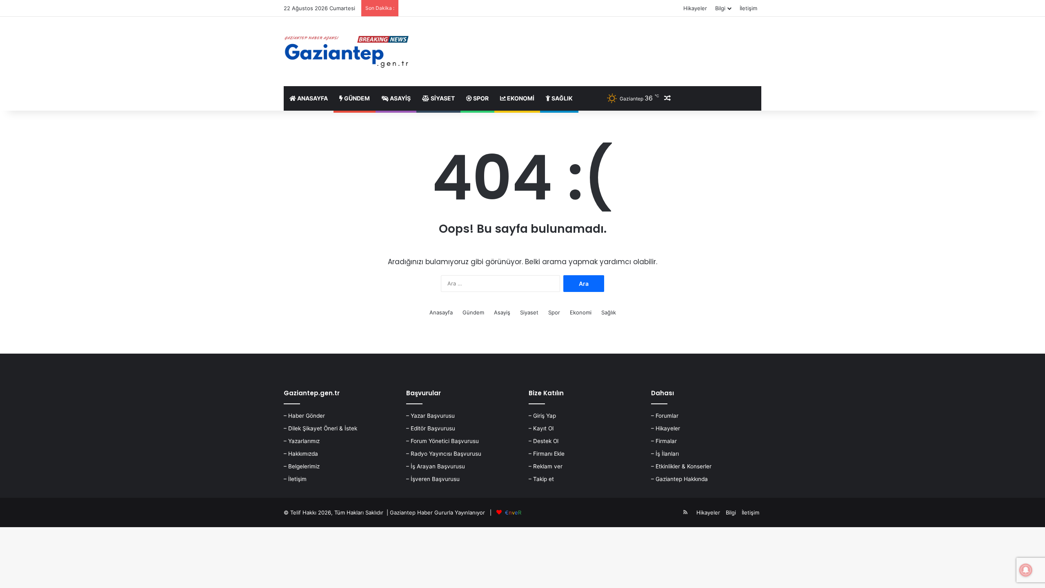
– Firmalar (664, 441)
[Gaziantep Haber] (348, 51)
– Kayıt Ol (541, 428)
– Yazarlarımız (302, 441)
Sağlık (561, 98)
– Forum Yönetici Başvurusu (442, 441)
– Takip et (541, 479)
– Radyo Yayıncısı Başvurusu (443, 453)
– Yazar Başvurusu (430, 415)
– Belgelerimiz (302, 466)
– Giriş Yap (542, 415)
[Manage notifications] (1025, 570)
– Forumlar (664, 415)
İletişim (748, 8)
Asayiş (400, 98)
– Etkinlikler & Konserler (681, 466)
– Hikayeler (665, 428)
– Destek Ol (543, 441)
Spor (480, 98)
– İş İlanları (665, 453)
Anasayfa (312, 98)
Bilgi (720, 8)
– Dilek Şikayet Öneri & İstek (320, 428)
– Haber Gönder (304, 415)
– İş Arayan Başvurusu (435, 466)
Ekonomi (520, 98)
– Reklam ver (546, 466)
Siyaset (442, 98)
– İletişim (295, 479)
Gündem (356, 98)
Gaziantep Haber (411, 512)
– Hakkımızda (301, 453)
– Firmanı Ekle (547, 453)
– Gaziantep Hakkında (679, 479)
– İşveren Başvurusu (433, 479)
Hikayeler (695, 8)
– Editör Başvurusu (430, 428)
